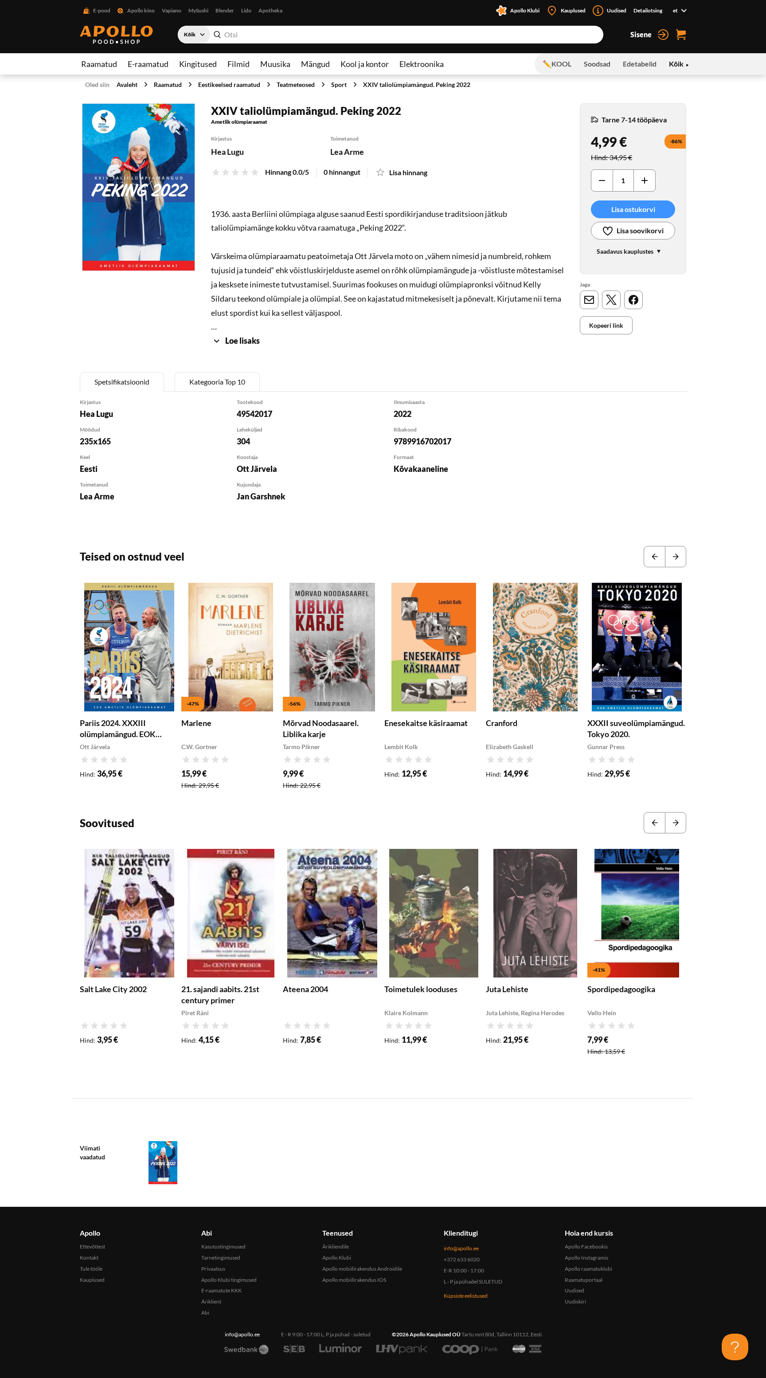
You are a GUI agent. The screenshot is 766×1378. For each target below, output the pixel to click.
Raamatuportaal (583, 1279)
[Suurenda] (138, 187)
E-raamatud (148, 64)
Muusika (275, 64)
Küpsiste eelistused (466, 1295)
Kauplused (92, 1279)
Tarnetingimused (220, 1257)
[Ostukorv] (681, 34)
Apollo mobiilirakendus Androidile (362, 1268)
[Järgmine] (675, 556)
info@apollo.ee (461, 1248)
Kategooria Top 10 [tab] (217, 381)
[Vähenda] (602, 180)
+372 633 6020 (462, 1259)
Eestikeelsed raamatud (229, 84)
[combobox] (390, 34)
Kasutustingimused (223, 1246)
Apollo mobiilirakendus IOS (354, 1279)
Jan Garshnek (261, 496)
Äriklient (211, 1301)
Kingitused (198, 64)
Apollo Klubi (336, 1257)
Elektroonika (421, 64)
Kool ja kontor (364, 64)
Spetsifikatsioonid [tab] (121, 381)
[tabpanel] (383, 461)
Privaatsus (213, 1268)
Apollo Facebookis (586, 1246)
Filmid (238, 64)
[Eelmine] (654, 556)
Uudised (574, 1290)
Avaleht (127, 84)
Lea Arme (347, 152)
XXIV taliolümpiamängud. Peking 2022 (416, 84)
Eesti (89, 469)
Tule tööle (91, 1268)
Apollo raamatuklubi (588, 1268)
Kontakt (89, 1257)
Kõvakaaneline (421, 469)
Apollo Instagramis (586, 1257)
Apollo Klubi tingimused (229, 1279)
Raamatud (99, 64)
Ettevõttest (92, 1246)
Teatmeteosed (296, 84)
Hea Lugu (227, 152)
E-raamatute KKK (221, 1290)
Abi (205, 1312)
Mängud (315, 64)
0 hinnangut (342, 172)
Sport (339, 84)
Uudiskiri (575, 1301)
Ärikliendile (335, 1246)
